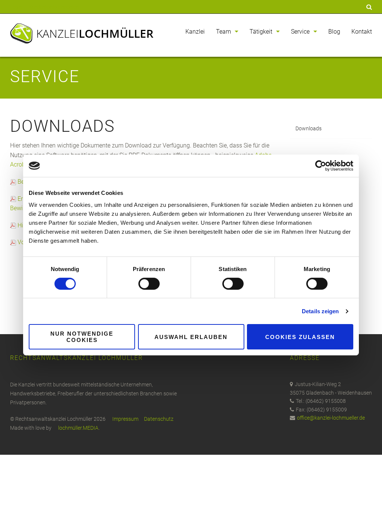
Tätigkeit (261, 31)
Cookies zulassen (300, 337)
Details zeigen (320, 311)
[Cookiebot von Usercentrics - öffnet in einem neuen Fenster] (320, 165)
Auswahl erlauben (191, 337)
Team (223, 31)
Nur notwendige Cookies (81, 336)
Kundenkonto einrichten (54, 7)
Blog (334, 31)
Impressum (125, 419)
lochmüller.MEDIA (78, 428)
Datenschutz (158, 419)
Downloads (308, 128)
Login (16, 7)
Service (300, 31)
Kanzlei (94, 33)
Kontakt (361, 31)
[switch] (149, 284)
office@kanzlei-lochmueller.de (331, 418)
